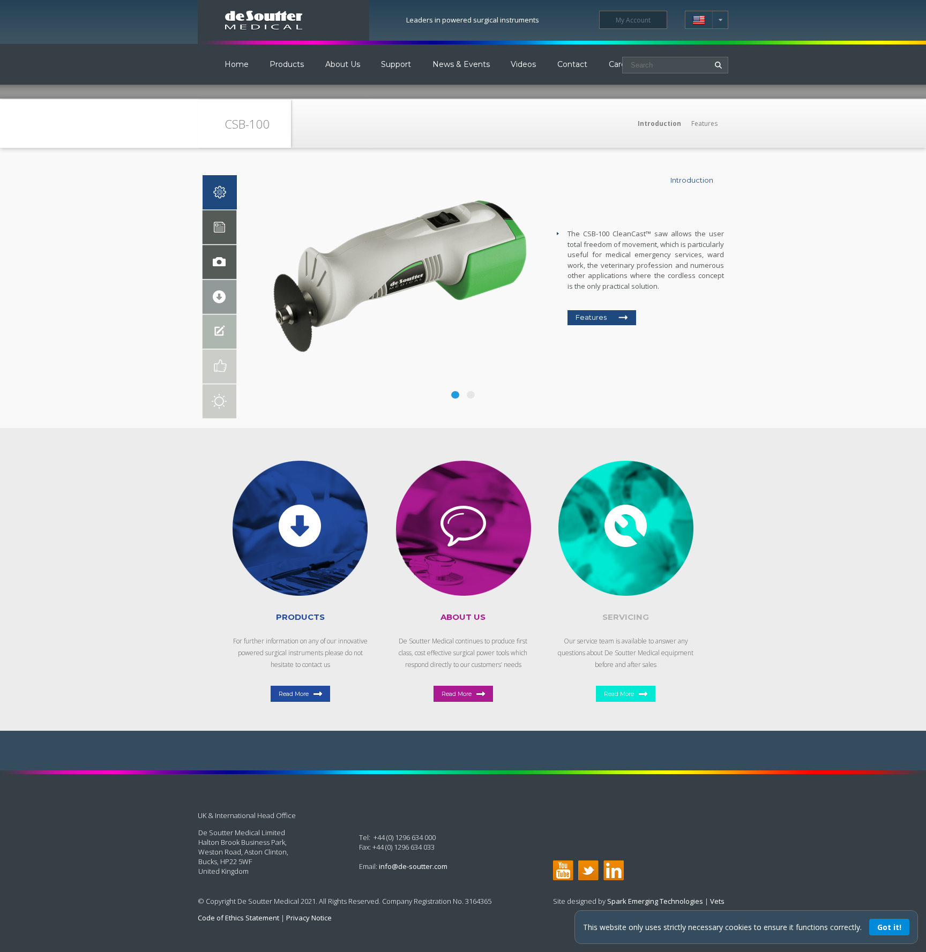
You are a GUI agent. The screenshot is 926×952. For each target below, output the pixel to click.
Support (396, 64)
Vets (717, 901)
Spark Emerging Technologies (655, 901)
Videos (523, 64)
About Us (342, 64)
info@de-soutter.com (413, 866)
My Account (633, 20)
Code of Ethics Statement (238, 918)
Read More (294, 694)
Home (237, 64)
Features (704, 123)
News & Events (461, 64)
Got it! (889, 927)
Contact (572, 64)
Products (287, 64)
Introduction (659, 123)
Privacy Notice (309, 918)
